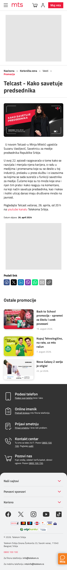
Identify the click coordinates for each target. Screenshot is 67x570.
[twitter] (20, 514)
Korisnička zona (28, 71)
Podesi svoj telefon (24, 398)
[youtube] (46, 514)
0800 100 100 (11, 552)
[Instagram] (33, 514)
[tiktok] (58, 514)
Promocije (9, 74)
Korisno (8, 502)
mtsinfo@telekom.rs (34, 564)
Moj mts (55, 5)
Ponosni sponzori (15, 491)
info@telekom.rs (31, 558)
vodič (30, 446)
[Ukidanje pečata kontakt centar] (15, 523)
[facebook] (8, 514)
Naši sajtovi (11, 481)
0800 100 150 (36, 463)
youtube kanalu (17, 209)
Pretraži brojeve (22, 413)
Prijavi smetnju (22, 428)
